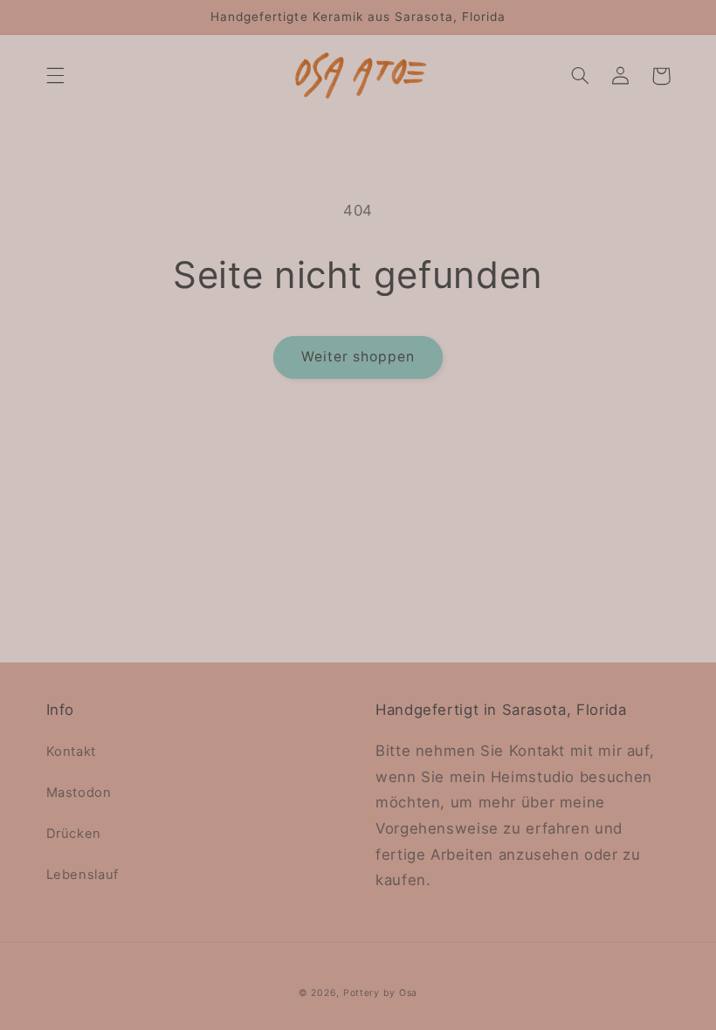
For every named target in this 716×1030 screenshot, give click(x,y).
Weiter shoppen (358, 356)
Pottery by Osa (380, 993)
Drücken (73, 833)
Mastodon (79, 792)
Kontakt (71, 751)
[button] (55, 76)
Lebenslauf (82, 874)
